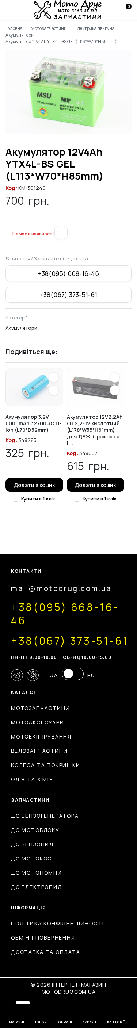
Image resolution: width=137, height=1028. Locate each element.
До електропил (36, 886)
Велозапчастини (39, 750)
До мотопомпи (36, 872)
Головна (14, 28)
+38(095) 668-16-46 (68, 273)
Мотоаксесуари (37, 722)
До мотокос (31, 858)
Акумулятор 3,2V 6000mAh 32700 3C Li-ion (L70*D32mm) (33, 423)
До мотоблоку (35, 829)
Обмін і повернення (43, 937)
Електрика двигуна (95, 28)
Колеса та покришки (45, 765)
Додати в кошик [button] (34, 485)
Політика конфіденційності (57, 923)
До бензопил (32, 844)
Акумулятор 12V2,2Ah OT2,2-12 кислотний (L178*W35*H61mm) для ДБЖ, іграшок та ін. (95, 429)
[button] (8, 221)
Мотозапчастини (49, 28)
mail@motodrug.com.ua (61, 588)
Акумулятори (19, 35)
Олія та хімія (32, 779)
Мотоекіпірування (41, 736)
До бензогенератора (45, 815)
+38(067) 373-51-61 (68, 294)
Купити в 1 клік (38, 498)
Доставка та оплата (45, 951)
